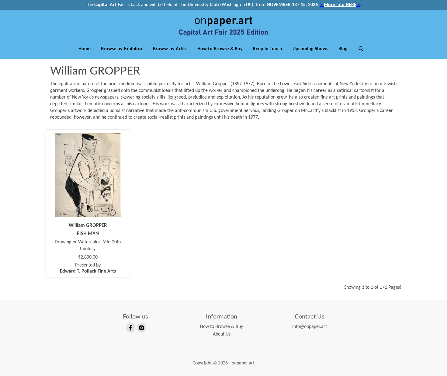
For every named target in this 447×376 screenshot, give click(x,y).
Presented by (88, 268)
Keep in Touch (267, 49)
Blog (343, 49)
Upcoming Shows (310, 49)
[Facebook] (130, 327)
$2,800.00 (88, 257)
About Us (221, 334)
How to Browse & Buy (220, 49)
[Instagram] (141, 327)
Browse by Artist (170, 49)
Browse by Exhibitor (122, 49)
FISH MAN (88, 233)
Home (84, 49)
